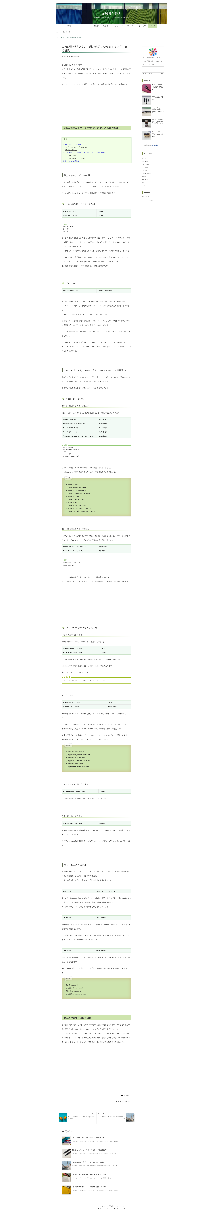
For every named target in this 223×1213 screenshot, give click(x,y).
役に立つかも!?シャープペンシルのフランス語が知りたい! (91, 1150)
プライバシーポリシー (148, 200)
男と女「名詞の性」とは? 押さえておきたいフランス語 (84, 680)
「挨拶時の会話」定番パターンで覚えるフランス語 (88, 1162)
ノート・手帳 (145, 164)
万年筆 (144, 176)
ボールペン (145, 170)
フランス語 (67, 32)
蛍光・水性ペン (146, 185)
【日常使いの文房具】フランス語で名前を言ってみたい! (89, 1187)
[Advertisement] (96, 109)
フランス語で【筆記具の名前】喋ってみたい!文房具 (88, 1138)
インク (144, 158)
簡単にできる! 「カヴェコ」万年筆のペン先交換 (157, 98)
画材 (143, 182)
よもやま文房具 (146, 173)
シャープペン (145, 161)
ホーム (59, 32)
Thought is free (121, 1208)
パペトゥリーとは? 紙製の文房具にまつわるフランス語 (89, 1174)
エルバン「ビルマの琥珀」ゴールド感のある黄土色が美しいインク (157, 121)
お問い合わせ (145, 196)
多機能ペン (145, 179)
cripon (128, 1101)
